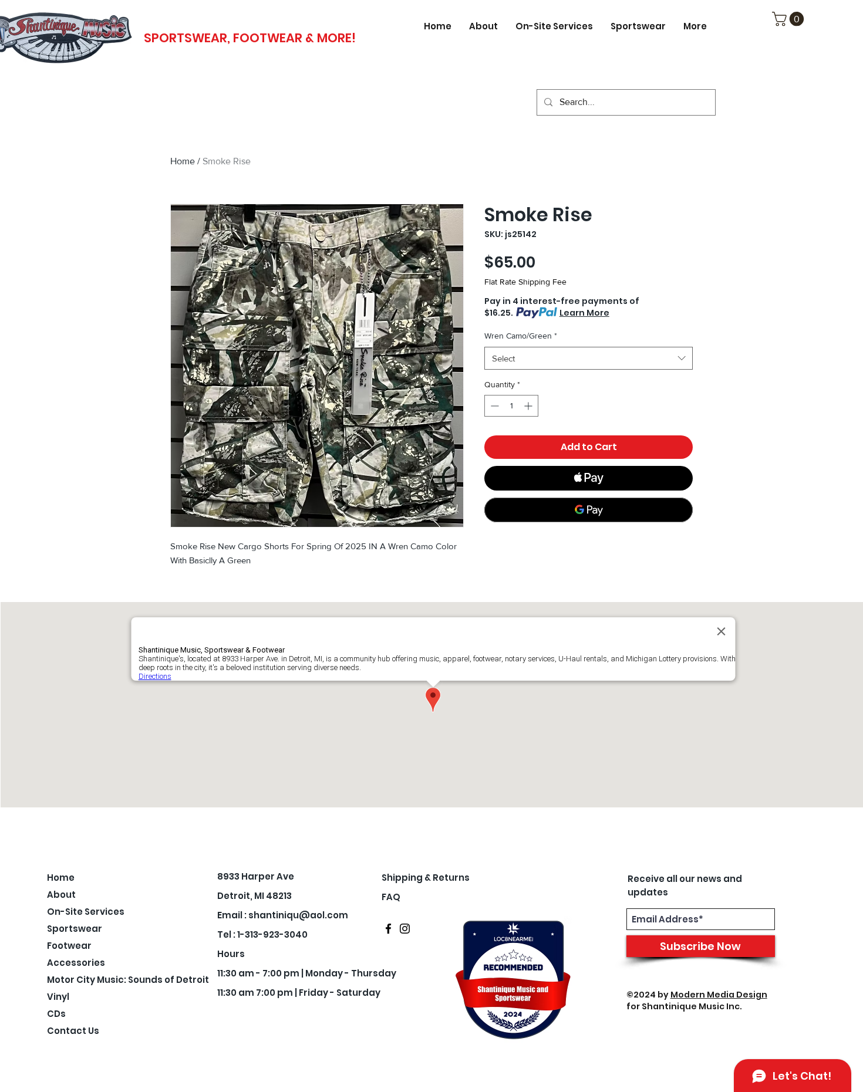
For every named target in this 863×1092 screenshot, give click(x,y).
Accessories (76, 962)
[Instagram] (405, 928)
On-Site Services (80, 911)
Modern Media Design (718, 994)
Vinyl (58, 996)
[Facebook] (388, 928)
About (61, 894)
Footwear (69, 945)
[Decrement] (493, 405)
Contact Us (73, 1031)
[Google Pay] (588, 510)
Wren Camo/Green (520, 335)
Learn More (584, 313)
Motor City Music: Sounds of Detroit (80, 979)
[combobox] (588, 358)
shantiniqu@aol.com (298, 915)
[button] (789, 19)
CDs (56, 1014)
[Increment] (529, 405)
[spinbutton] (511, 405)
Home (182, 161)
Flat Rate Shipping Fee (525, 281)
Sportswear (74, 928)
